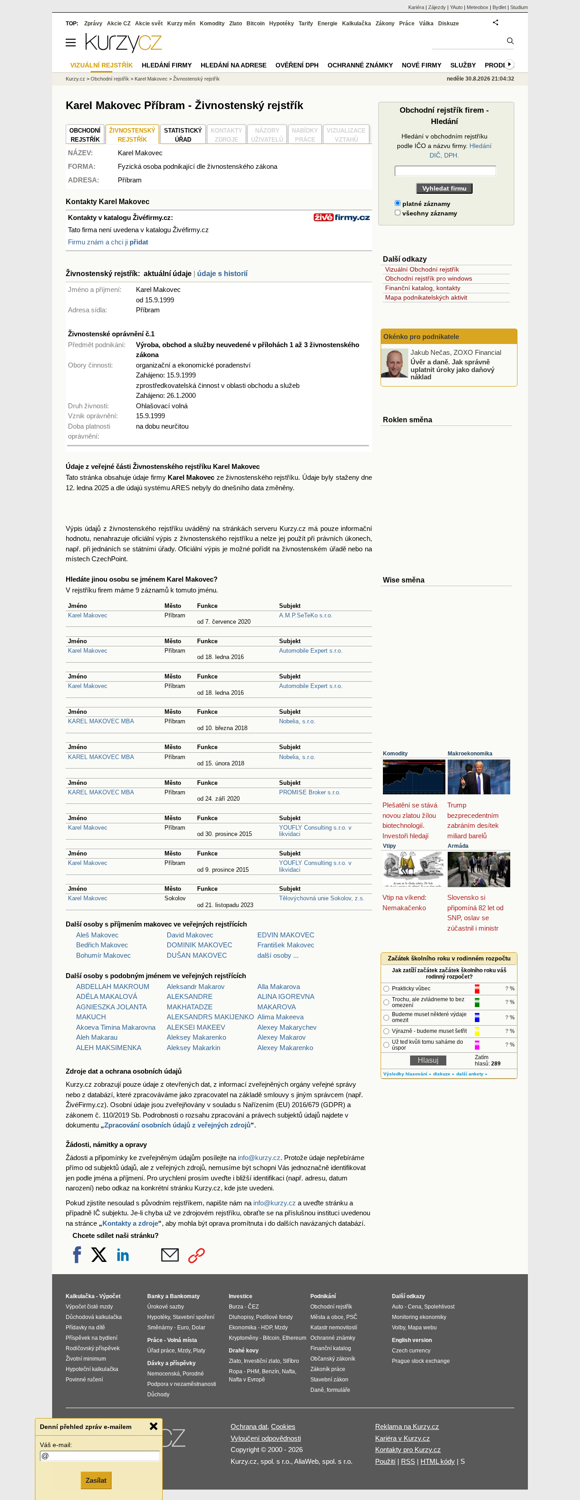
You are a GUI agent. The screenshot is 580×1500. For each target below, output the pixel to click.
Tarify (306, 23)
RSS (408, 1461)
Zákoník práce (327, 1369)
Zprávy (93, 23)
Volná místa (182, 1340)
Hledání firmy (167, 65)
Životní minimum (86, 1359)
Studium (519, 7)
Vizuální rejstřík (101, 65)
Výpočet (110, 1296)
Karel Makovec (87, 615)
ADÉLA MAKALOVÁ (106, 996)
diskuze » (443, 1073)
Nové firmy (421, 65)
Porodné (193, 1374)
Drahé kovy (244, 1350)
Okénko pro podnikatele (421, 336)
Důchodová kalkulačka (94, 1317)
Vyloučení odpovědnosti (266, 1438)
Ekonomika (242, 1327)
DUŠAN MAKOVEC (197, 955)
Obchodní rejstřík (110, 78)
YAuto (456, 7)
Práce (407, 23)
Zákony (385, 23)
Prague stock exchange (421, 1361)
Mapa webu (422, 1327)
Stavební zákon (329, 1379)
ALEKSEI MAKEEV (196, 1027)
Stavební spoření (193, 1317)
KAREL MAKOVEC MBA (101, 721)
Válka (426, 23)
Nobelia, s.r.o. (297, 721)
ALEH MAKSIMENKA (108, 1047)
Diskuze (448, 23)
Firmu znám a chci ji (108, 242)
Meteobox (477, 7)
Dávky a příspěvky (171, 1363)
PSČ (352, 1317)
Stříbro (291, 1361)
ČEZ (253, 1307)
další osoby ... (278, 955)
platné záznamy (425, 203)
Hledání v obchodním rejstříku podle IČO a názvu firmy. (444, 146)
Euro (183, 1327)
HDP (266, 1327)
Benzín (270, 1371)
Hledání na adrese (233, 65)
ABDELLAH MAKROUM (113, 986)
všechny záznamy (429, 213)
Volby (398, 1327)
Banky (155, 1296)
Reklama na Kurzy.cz (407, 1426)
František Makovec (285, 945)
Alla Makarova (278, 986)
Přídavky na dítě (85, 1327)
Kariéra (416, 7)
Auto (397, 1307)
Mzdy (184, 1350)
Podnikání (323, 1296)
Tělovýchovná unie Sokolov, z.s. (322, 898)
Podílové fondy (274, 1317)
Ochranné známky (360, 65)
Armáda (458, 846)
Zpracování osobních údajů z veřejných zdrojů (177, 1125)
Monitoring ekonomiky (419, 1317)
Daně (317, 1390)
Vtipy (389, 846)
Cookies (283, 1426)
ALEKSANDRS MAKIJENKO (210, 1017)
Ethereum (294, 1338)
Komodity (395, 753)
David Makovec (190, 935)
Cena (414, 1307)
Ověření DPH (297, 65)
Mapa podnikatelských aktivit (426, 297)
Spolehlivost (439, 1307)
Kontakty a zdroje (130, 1223)
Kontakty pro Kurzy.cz (408, 1449)
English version (412, 1340)
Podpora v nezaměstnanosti (181, 1384)
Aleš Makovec (97, 935)
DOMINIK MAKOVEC (199, 945)
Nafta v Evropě (247, 1379)
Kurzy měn (181, 23)
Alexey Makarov (281, 1037)
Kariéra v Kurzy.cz (402, 1438)
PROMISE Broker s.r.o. (310, 792)
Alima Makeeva (280, 1017)
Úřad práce (161, 1350)
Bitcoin (255, 23)
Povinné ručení (84, 1379)
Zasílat (96, 1480)
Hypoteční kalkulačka (92, 1369)
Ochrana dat (249, 1426)
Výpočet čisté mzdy (89, 1307)
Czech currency (411, 1350)
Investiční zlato (262, 1361)
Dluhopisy (241, 1317)
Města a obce (326, 1317)
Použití (385, 1461)
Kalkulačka (356, 23)
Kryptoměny (243, 1338)
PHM (253, 1371)
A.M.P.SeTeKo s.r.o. (306, 615)
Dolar (198, 1327)
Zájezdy (437, 7)
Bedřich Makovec (102, 945)
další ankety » (472, 1073)
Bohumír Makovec (103, 955)
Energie (328, 23)
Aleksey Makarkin (193, 1047)
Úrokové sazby (165, 1307)
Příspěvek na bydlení (91, 1338)
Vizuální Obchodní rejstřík (422, 269)
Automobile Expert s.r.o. (311, 650)
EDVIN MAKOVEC (285, 935)
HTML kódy (437, 1461)
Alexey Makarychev (287, 1027)
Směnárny (160, 1327)
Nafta (288, 1371)
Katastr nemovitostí (333, 1327)
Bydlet (499, 7)
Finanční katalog (330, 1348)
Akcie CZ (118, 23)
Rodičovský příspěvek (93, 1348)
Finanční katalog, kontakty (422, 287)
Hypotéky (281, 23)
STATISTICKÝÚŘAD (183, 135)
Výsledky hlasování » (407, 1073)
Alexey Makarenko (285, 1047)
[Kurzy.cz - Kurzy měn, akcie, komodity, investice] (124, 50)
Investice (240, 1296)
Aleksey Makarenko (196, 1037)
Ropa (235, 1371)
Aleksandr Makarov (196, 986)
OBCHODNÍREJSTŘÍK (85, 135)
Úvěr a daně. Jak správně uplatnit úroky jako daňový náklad (452, 369)
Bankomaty (185, 1296)
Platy (199, 1350)
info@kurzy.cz (259, 1157)
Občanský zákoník (332, 1359)
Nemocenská (163, 1374)
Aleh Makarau (96, 1037)
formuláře (338, 1390)
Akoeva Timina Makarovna (115, 1027)
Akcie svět (149, 23)
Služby (463, 65)
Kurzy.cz (75, 78)
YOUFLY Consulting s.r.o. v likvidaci (315, 830)
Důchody (158, 1394)
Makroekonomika (470, 753)
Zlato (235, 23)
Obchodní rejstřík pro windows (428, 278)
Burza (236, 1307)
